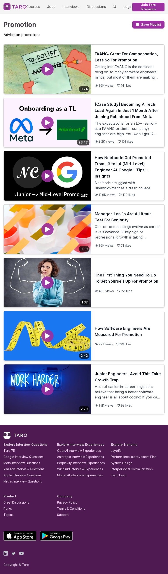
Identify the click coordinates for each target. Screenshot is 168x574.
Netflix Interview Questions (23, 481)
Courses (33, 6)
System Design (121, 463)
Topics (8, 515)
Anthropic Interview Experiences (80, 457)
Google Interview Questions (24, 457)
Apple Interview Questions (22, 475)
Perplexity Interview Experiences (81, 463)
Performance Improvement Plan (133, 457)
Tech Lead (118, 475)
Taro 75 (9, 450)
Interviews (70, 6)
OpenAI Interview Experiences (79, 450)
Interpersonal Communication (132, 469)
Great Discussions (16, 502)
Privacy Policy (67, 502)
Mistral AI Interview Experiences (80, 475)
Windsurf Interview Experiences (80, 469)
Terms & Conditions (71, 508)
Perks (8, 508)
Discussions (96, 6)
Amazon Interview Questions (24, 469)
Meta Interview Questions (22, 463)
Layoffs (116, 450)
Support (63, 515)
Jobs (51, 6)
